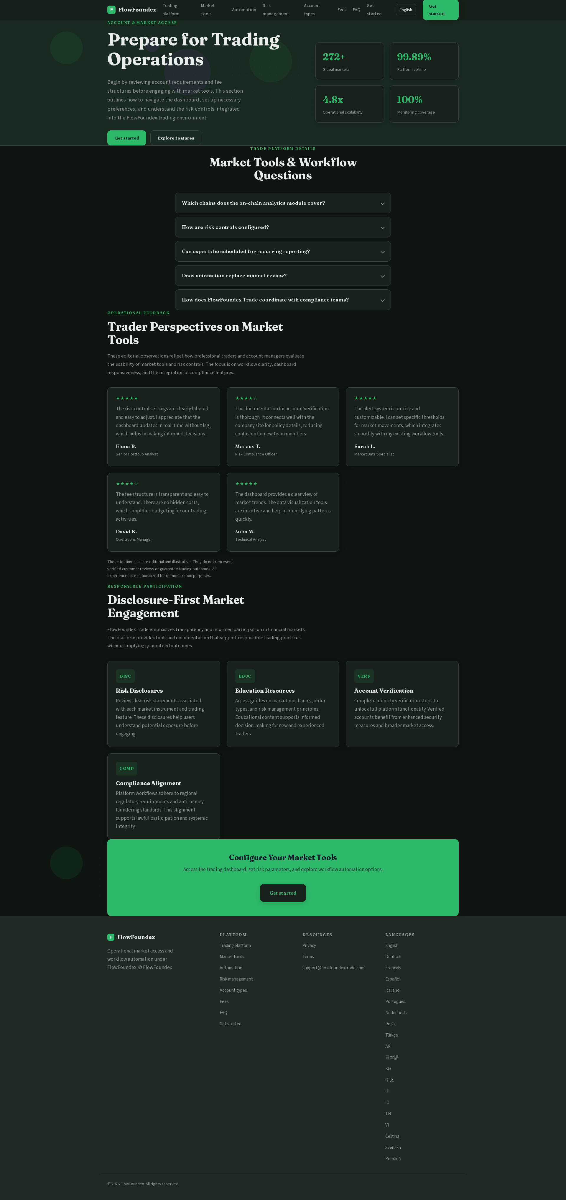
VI (387, 1125)
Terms (308, 956)
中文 (389, 1080)
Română (393, 1158)
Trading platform (235, 945)
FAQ (356, 9)
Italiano (392, 990)
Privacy (309, 945)
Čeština (392, 1136)
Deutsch (393, 956)
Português (395, 1001)
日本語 (392, 1057)
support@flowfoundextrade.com (333, 968)
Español (392, 979)
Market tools (232, 956)
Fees (342, 9)
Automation (244, 9)
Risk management (236, 979)
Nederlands (396, 1012)
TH (388, 1113)
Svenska (393, 1147)
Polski (390, 1024)
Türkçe (391, 1035)
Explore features (175, 138)
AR (388, 1046)
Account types (233, 990)
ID (387, 1102)
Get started (126, 138)
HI (387, 1091)
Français (393, 968)
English (406, 10)
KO (388, 1068)
